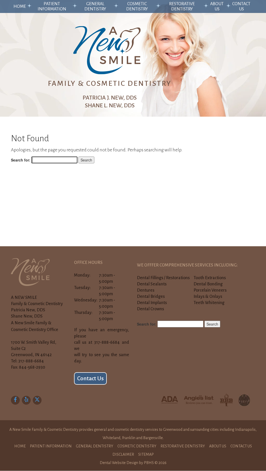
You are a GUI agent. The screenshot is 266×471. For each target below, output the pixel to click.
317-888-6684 (31, 361)
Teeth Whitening (209, 302)
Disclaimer (123, 454)
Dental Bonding (208, 284)
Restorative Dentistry (182, 6)
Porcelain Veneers (210, 290)
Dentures (145, 290)
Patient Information (52, 6)
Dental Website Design (119, 463)
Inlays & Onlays (208, 296)
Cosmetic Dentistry (137, 6)
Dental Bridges (151, 296)
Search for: (20, 160)
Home (20, 6)
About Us (217, 6)
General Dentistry (95, 6)
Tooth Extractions (210, 278)
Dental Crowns (150, 309)
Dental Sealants (152, 284)
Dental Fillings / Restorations (163, 278)
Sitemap (146, 454)
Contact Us (241, 6)
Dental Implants (152, 302)
